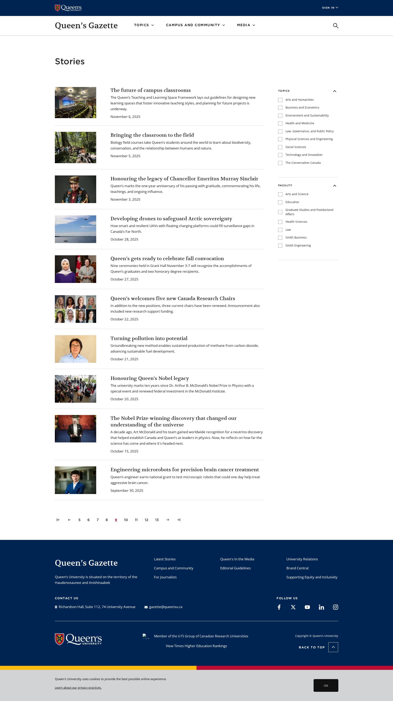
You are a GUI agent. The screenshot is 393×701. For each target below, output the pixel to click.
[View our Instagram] (335, 607)
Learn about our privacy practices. (78, 688)
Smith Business (296, 237)
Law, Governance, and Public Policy (310, 131)
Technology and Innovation (304, 155)
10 (127, 520)
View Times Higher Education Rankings (196, 645)
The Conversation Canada (303, 163)
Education (292, 202)
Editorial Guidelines (235, 568)
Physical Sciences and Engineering (309, 139)
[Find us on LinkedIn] (321, 607)
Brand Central (297, 568)
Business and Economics (302, 107)
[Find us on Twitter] (293, 607)
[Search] (335, 25)
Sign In (328, 7)
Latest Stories (165, 559)
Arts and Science (297, 194)
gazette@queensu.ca (165, 606)
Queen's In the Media (237, 559)
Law (288, 230)
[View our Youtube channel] (307, 607)
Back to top (312, 647)
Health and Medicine (300, 123)
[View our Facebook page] (279, 607)
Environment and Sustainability (307, 115)
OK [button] (326, 685)
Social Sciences (296, 147)
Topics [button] (141, 25)
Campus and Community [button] (193, 25)
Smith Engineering (298, 245)
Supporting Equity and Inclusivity (312, 577)
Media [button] (244, 25)
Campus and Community (173, 568)
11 (137, 520)
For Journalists (165, 577)
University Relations (302, 559)
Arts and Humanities (300, 100)
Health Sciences (296, 222)
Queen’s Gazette (86, 25)
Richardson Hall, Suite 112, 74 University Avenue (97, 606)
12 (147, 520)
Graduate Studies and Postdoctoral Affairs (309, 212)
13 (157, 520)
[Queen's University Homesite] (78, 643)
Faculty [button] (285, 185)
